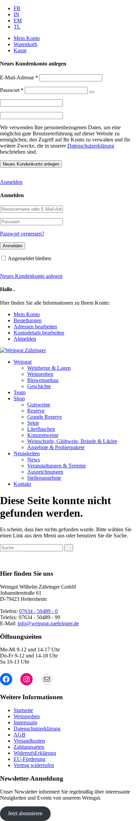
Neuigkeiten (27, 453)
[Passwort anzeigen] (91, 92)
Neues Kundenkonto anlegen (31, 276)
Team (19, 392)
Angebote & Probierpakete (56, 447)
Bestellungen (27, 320)
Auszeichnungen (45, 472)
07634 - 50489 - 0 (38, 611)
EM (18, 20)
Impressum (25, 722)
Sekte (33, 423)
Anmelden (11, 182)
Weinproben (40, 374)
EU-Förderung (29, 759)
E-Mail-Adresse (19, 77)
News (33, 459)
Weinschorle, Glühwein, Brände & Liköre (72, 441)
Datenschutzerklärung (90, 146)
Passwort (11, 90)
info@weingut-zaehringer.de (48, 623)
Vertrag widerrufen (34, 765)
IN (16, 14)
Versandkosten (29, 741)
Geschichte (39, 386)
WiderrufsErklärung (35, 753)
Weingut (23, 362)
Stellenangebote (44, 478)
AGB (19, 735)
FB (17, 8)
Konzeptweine (42, 435)
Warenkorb (25, 44)
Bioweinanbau (42, 380)
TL (17, 27)
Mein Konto (27, 38)
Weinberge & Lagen (49, 368)
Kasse (20, 50)
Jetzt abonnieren (25, 813)
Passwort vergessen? (22, 233)
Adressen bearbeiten (35, 326)
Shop (19, 398)
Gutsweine (38, 404)
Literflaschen (41, 429)
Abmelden (25, 339)
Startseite (23, 710)
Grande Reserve (44, 417)
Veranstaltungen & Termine (56, 466)
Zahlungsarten (29, 747)
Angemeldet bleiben (29, 258)
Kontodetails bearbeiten (39, 333)
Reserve (36, 411)
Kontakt (22, 484)
